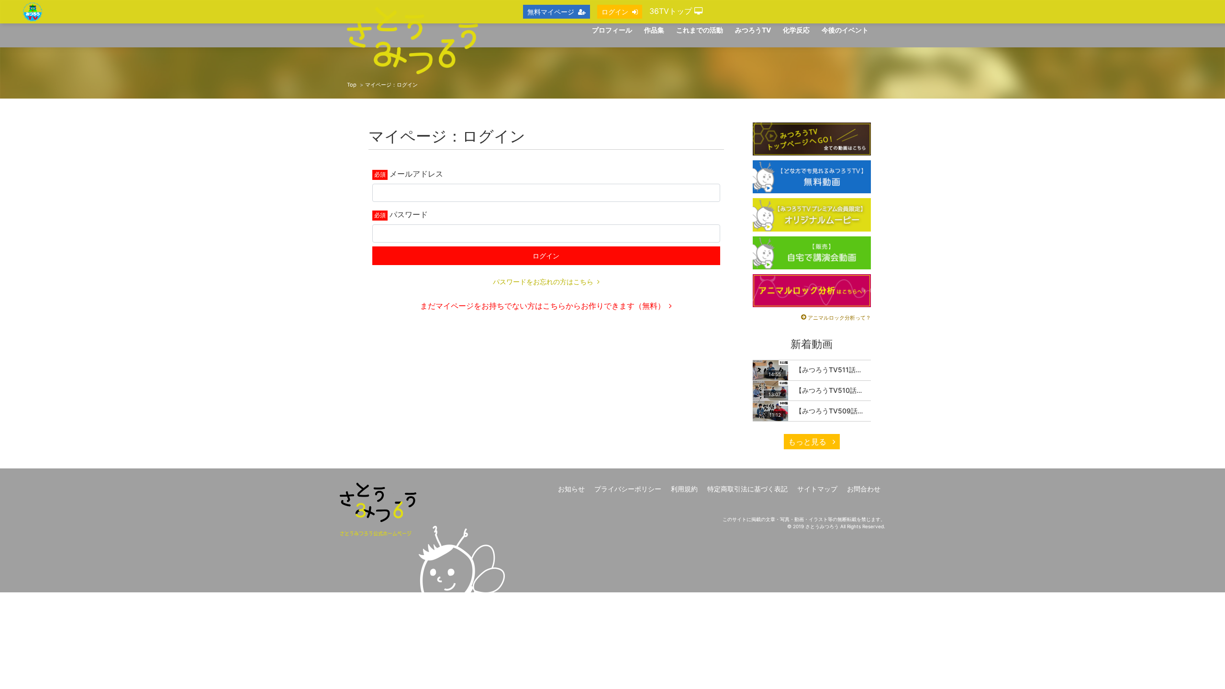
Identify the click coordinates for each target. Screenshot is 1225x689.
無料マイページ (550, 12)
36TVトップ (671, 11)
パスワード (409, 214)
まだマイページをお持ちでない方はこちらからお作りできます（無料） (542, 306)
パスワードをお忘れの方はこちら (543, 282)
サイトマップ (817, 489)
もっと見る (808, 441)
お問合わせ (863, 489)
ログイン (546, 256)
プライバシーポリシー (627, 489)
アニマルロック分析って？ (839, 317)
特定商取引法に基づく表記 (747, 489)
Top (351, 84)
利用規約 (684, 489)
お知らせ (571, 489)
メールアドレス (416, 173)
